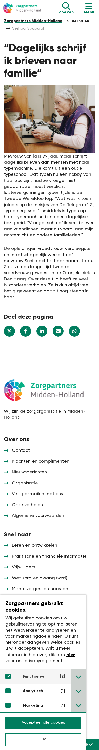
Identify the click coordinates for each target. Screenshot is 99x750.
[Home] (24, 8)
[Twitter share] (9, 331)
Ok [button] (43, 739)
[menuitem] (33, 21)
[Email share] (58, 331)
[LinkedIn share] (41, 331)
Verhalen (80, 21)
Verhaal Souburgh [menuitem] (28, 29)
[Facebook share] (25, 331)
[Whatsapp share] (74, 331)
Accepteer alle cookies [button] (43, 723)
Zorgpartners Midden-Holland (33, 20)
